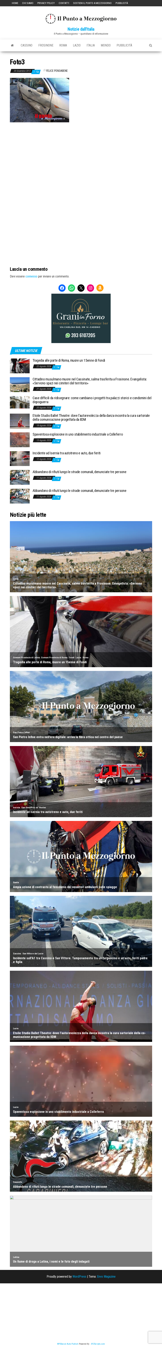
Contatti (64, 3)
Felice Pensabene (57, 70)
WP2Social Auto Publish (67, 1344)
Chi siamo (27, 3)
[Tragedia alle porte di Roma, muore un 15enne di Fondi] (20, 366)
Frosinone (45, 45)
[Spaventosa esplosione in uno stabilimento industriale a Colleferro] (20, 439)
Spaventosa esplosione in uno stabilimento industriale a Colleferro (78, 434)
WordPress (79, 1276)
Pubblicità (122, 3)
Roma (63, 45)
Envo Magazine (106, 1276)
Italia (91, 45)
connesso (31, 276)
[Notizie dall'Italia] (12, 45)
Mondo (106, 45)
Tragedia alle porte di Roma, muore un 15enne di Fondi (69, 360)
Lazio (77, 45)
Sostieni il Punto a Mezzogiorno (92, 3)
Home (15, 3)
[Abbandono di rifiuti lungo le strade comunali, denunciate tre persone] (20, 477)
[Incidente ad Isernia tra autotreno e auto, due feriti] (20, 458)
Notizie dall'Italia (81, 29)
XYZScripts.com (98, 1344)
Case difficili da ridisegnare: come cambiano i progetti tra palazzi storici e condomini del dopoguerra (92, 400)
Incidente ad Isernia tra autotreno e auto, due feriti (67, 453)
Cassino (26, 45)
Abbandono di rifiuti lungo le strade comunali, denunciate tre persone (79, 472)
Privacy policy (46, 3)
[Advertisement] (81, 149)
